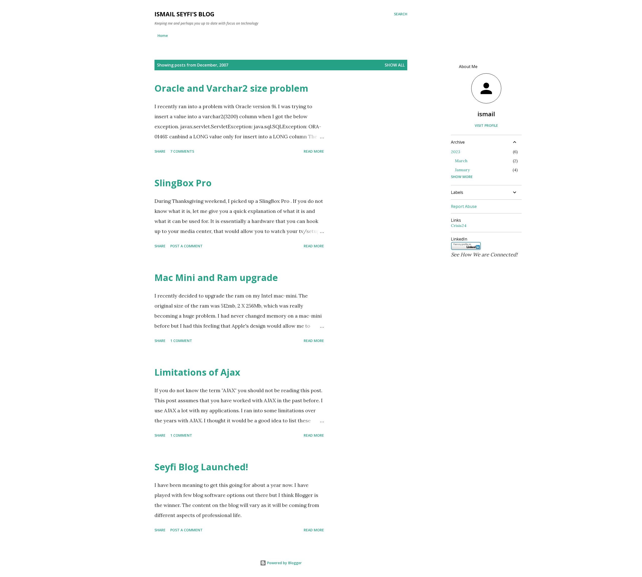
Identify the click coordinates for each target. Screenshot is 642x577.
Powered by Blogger (284, 562)
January (462, 169)
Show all (395, 65)
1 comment (181, 340)
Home (162, 35)
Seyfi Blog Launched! (201, 467)
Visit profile (486, 125)
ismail (486, 114)
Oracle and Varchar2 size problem (231, 88)
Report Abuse (464, 206)
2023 (455, 151)
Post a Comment (186, 246)
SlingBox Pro (183, 183)
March (461, 160)
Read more (314, 151)
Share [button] (160, 151)
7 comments (182, 151)
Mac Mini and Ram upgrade (216, 277)
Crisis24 (458, 225)
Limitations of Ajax (197, 372)
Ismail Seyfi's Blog (184, 14)
